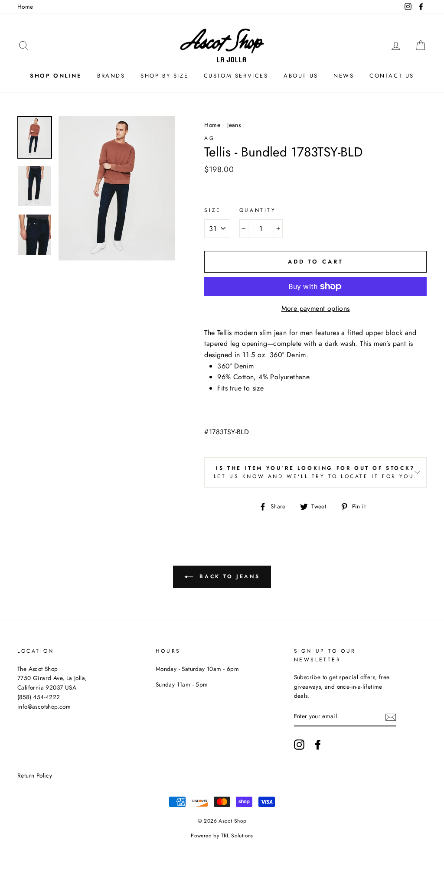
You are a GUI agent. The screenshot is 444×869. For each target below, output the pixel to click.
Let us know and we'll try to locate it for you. (316, 472)
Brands (111, 76)
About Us (301, 76)
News (343, 76)
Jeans (234, 124)
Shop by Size (164, 76)
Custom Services (236, 76)
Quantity (257, 210)
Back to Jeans (228, 576)
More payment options (315, 308)
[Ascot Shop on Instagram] (299, 744)
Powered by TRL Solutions (222, 836)
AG (209, 138)
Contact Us (391, 76)
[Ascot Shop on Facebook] (318, 744)
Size (212, 210)
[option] (117, 188)
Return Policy (34, 775)
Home (25, 6)
